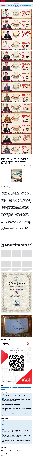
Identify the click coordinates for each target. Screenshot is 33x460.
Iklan (10, 453)
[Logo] (16, 447)
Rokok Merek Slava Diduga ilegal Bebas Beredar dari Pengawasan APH (13, 395)
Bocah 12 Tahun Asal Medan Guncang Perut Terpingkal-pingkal (12, 404)
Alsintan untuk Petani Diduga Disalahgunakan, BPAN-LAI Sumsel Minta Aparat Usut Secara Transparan (15, 426)
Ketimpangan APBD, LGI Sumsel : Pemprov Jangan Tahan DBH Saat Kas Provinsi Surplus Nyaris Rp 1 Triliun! (16, 409)
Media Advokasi (17, 458)
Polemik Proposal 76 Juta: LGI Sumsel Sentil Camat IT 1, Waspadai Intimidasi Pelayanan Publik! (16, 441)
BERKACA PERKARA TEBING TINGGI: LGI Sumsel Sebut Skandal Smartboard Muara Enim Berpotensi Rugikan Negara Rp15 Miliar (16, 400)
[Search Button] (31, 3)
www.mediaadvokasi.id (24, 243)
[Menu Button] (2, 3)
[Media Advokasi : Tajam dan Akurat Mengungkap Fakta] (16, 3)
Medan (3, 403)
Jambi (3, 394)
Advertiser (2, 455)
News (2, 434)
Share (30, 165)
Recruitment (19, 454)
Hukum (3, 398)
